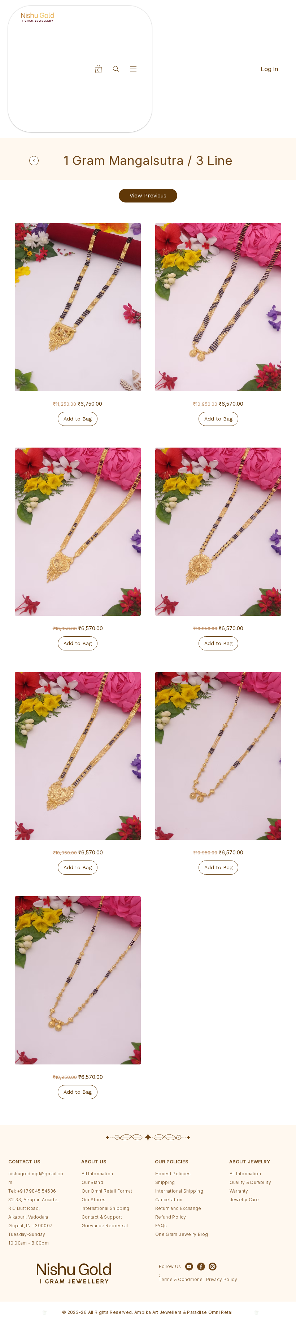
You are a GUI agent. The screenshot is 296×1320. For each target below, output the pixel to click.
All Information (97, 1173)
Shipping (165, 1182)
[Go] (34, 160)
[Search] (116, 68)
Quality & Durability (250, 1182)
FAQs (161, 1225)
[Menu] (133, 68)
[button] (98, 69)
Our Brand (92, 1182)
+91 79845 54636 (36, 1191)
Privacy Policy (221, 1279)
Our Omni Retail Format (107, 1191)
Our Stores (94, 1199)
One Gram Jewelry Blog (181, 1234)
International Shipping (106, 1208)
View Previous (148, 195)
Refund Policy (170, 1217)
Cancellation (168, 1199)
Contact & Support (102, 1217)
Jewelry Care (244, 1199)
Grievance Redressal (105, 1225)
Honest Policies (173, 1173)
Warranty (239, 1191)
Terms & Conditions (180, 1279)
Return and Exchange (178, 1208)
